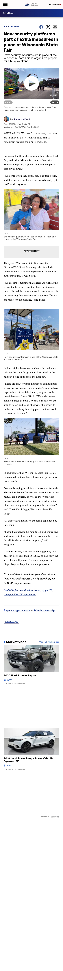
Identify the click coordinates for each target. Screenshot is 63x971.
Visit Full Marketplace (49, 642)
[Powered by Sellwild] (54, 817)
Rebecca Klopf (22, 119)
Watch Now (54, 5)
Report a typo (11, 621)
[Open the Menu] (5, 4)
